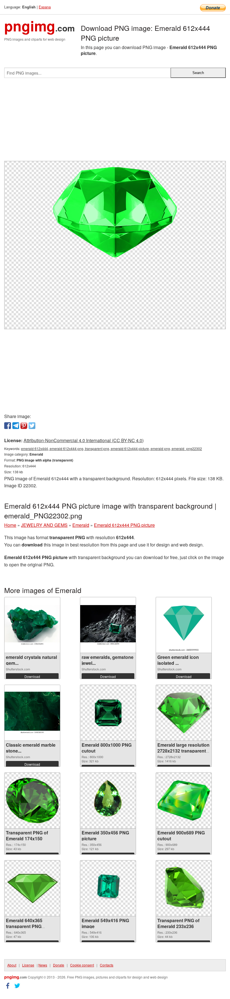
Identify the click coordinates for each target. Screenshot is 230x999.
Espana (45, 7)
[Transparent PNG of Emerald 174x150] (32, 800)
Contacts (106, 965)
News (42, 965)
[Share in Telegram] (15, 425)
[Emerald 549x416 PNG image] (108, 888)
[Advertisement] (115, 121)
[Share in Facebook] (7, 425)
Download (32, 676)
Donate (58, 965)
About (11, 965)
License (28, 965)
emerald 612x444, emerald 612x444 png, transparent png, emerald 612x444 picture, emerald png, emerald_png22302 (111, 448)
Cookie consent (82, 965)
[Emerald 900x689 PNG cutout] (183, 800)
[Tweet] (32, 425)
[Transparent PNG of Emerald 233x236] (183, 888)
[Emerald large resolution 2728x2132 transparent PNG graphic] (183, 712)
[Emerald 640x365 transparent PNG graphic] (32, 888)
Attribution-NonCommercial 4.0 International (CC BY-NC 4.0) (84, 440)
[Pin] (23, 425)
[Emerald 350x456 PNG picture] (108, 800)
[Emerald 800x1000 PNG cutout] (108, 712)
